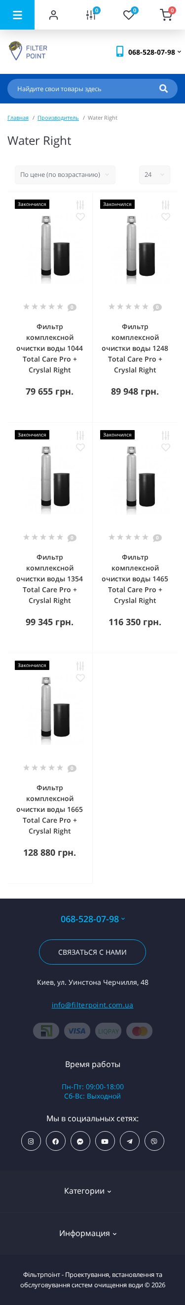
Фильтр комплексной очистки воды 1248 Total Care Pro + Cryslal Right (135, 348)
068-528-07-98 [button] (90, 919)
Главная (18, 117)
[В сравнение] (80, 205)
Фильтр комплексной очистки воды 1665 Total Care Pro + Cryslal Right (49, 809)
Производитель (58, 117)
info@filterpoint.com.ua (93, 1004)
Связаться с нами (92, 952)
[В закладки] (80, 216)
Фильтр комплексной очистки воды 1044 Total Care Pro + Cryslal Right (49, 348)
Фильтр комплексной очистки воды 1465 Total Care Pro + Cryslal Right (135, 578)
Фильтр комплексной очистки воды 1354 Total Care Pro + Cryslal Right (49, 578)
